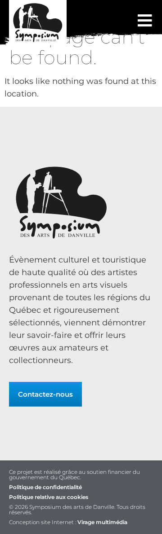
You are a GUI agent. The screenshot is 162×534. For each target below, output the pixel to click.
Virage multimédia (102, 522)
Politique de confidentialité (45, 487)
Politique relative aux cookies (48, 497)
